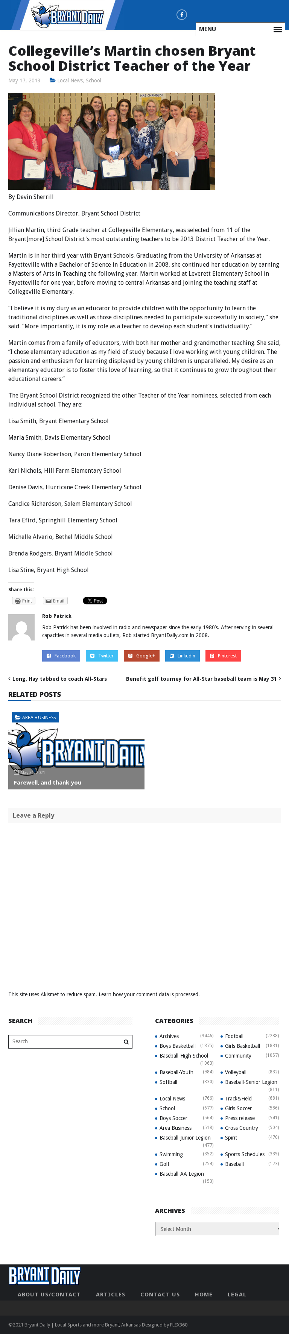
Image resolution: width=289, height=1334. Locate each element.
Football (234, 1036)
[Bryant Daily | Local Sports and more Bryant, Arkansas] (67, 15)
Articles (110, 1294)
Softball (168, 1082)
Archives (169, 1036)
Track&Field (238, 1099)
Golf (164, 1164)
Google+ (145, 655)
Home (204, 1294)
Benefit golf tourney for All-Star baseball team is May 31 (201, 679)
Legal (237, 1294)
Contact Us (160, 1294)
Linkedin (186, 655)
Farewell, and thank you (47, 782)
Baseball (234, 1164)
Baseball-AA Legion (182, 1174)
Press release (240, 1118)
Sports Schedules (245, 1154)
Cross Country (241, 1128)
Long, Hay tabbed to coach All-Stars (59, 679)
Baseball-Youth (176, 1072)
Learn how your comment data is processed (148, 994)
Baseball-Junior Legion (185, 1138)
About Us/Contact (49, 1294)
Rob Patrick (56, 616)
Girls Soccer (238, 1108)
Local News (70, 80)
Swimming (171, 1154)
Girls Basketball (242, 1046)
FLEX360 (178, 1325)
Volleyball (235, 1072)
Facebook (65, 655)
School (93, 80)
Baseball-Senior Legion (251, 1082)
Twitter (106, 655)
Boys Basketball (178, 1046)
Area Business (39, 717)
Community (238, 1056)
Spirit (231, 1138)
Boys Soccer (173, 1118)
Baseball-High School (184, 1056)
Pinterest (227, 655)
